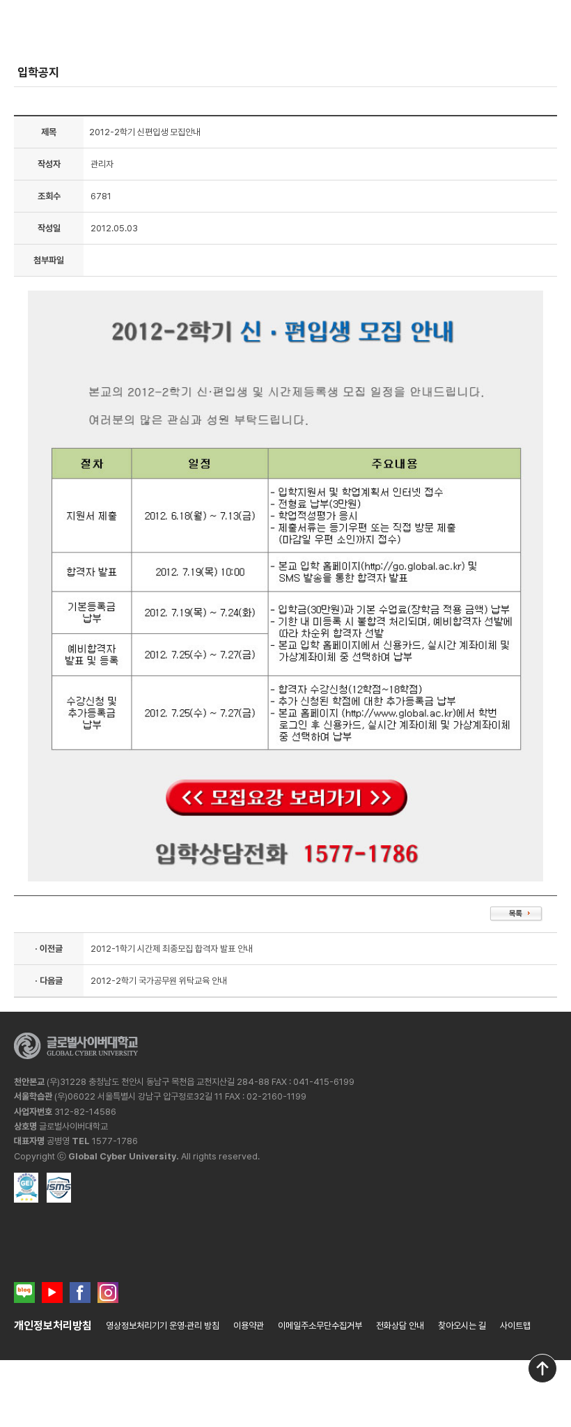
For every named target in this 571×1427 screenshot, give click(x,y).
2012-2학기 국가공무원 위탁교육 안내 (159, 980)
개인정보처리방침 (53, 1325)
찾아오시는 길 (462, 1325)
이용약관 (248, 1325)
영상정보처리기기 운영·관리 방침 (162, 1325)
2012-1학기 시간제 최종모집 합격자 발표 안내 (172, 948)
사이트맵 (515, 1325)
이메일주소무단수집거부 (320, 1325)
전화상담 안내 (400, 1325)
